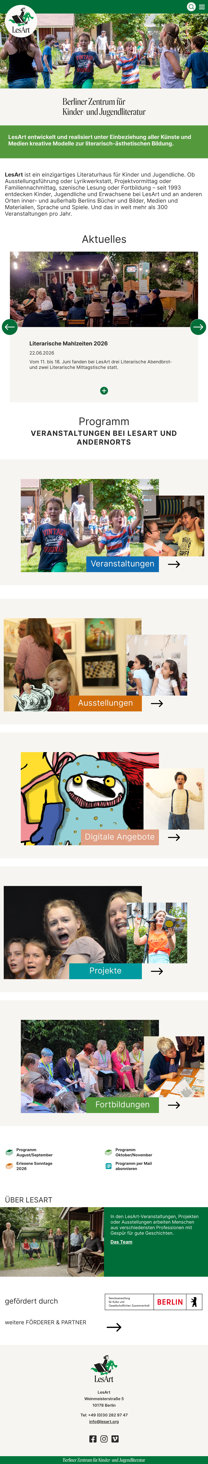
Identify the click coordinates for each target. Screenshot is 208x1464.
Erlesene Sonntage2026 (34, 1166)
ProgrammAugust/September (34, 1152)
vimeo (115, 1440)
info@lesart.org (104, 1421)
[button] (4, 51)
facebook (93, 1440)
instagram (104, 1440)
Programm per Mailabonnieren (134, 1166)
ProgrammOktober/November (134, 1152)
